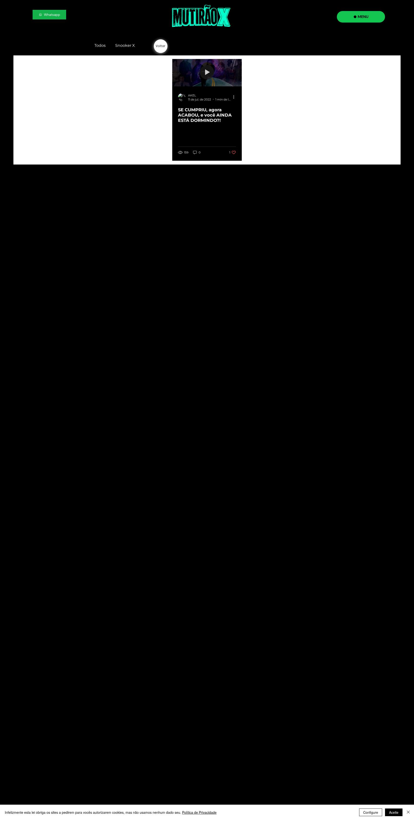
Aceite (393, 812)
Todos (100, 45)
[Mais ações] (235, 97)
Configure (370, 812)
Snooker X (125, 45)
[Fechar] (408, 812)
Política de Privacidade (199, 812)
